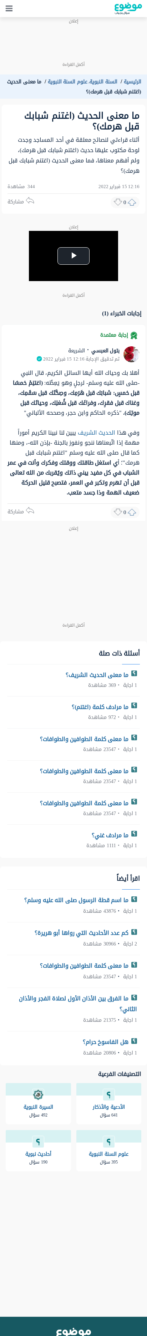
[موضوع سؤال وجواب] (128, 8)
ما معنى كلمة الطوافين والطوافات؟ (85, 739)
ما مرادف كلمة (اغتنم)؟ (101, 707)
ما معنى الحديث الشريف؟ (98, 674)
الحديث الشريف (97, 432)
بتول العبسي (105, 351)
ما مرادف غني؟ (111, 835)
